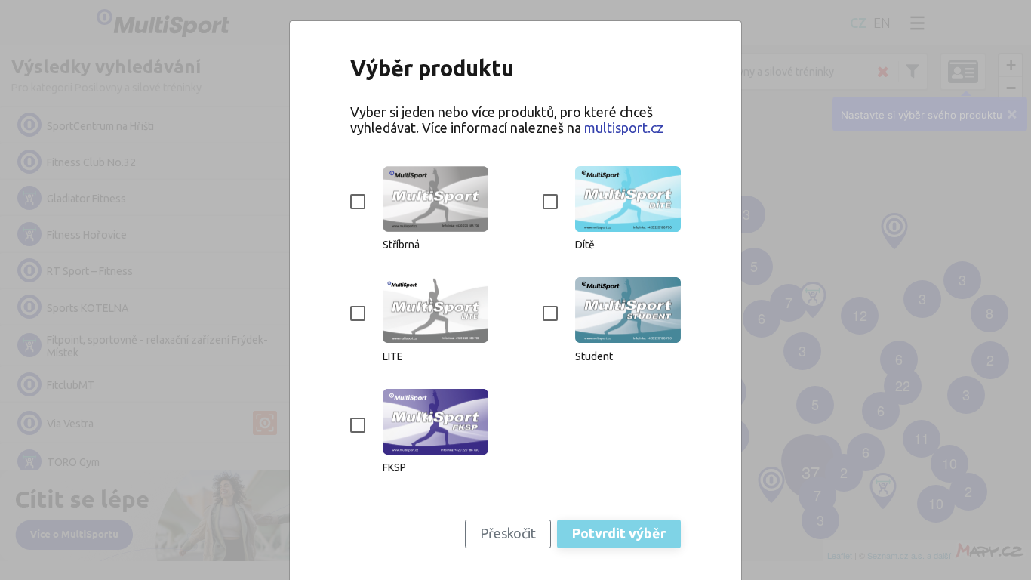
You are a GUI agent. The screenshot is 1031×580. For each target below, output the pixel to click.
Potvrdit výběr (619, 533)
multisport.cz (623, 127)
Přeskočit (508, 533)
